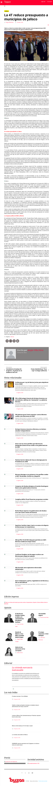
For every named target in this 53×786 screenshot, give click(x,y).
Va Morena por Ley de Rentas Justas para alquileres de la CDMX (31, 383)
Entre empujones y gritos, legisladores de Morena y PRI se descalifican (31, 581)
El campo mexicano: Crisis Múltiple (43, 633)
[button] (7, 5)
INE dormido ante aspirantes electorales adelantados (28, 568)
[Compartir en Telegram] (17, 341)
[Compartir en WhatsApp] (14, 341)
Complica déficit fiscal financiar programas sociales (31, 499)
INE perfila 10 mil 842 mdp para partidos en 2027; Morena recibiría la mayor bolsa (30, 540)
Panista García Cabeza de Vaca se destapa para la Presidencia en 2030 (31, 460)
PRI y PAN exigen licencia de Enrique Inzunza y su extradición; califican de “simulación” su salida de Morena (31, 400)
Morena (12, 336)
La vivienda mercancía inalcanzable (22, 668)
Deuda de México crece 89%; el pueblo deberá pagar (19, 634)
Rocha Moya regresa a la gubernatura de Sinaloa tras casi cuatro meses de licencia (30, 511)
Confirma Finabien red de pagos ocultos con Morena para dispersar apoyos (29, 555)
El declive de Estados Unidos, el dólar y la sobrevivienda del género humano (20, 618)
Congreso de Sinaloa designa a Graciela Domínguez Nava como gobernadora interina (31, 487)
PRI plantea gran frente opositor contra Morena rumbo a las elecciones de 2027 (31, 415)
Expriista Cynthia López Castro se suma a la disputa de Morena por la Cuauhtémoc (31, 526)
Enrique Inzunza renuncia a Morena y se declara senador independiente (30, 430)
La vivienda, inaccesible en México (20, 734)
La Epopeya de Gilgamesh (14, 762)
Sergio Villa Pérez (10, 22)
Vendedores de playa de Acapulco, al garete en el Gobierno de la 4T (14, 370)
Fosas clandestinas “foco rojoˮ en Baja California (39, 370)
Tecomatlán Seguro (42, 614)
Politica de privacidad (42, 781)
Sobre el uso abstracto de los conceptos (20, 648)
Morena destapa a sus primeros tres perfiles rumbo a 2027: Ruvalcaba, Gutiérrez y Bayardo (31, 475)
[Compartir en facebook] (7, 341)
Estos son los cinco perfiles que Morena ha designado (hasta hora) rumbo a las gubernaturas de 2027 (31, 445)
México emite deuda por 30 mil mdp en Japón (22, 725)
